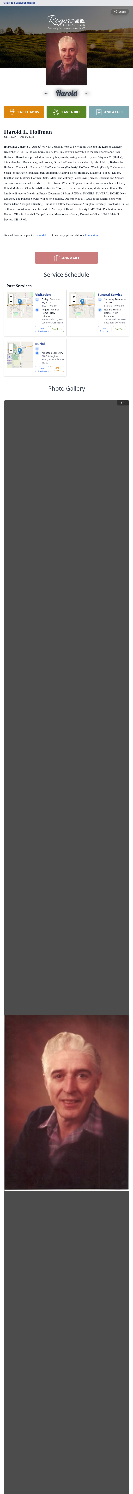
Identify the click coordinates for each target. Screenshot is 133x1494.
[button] (20, 302)
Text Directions (42, 329)
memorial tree (43, 235)
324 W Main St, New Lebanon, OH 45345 (52, 321)
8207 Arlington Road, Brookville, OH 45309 (53, 359)
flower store (92, 235)
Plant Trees (57, 329)
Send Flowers (57, 369)
